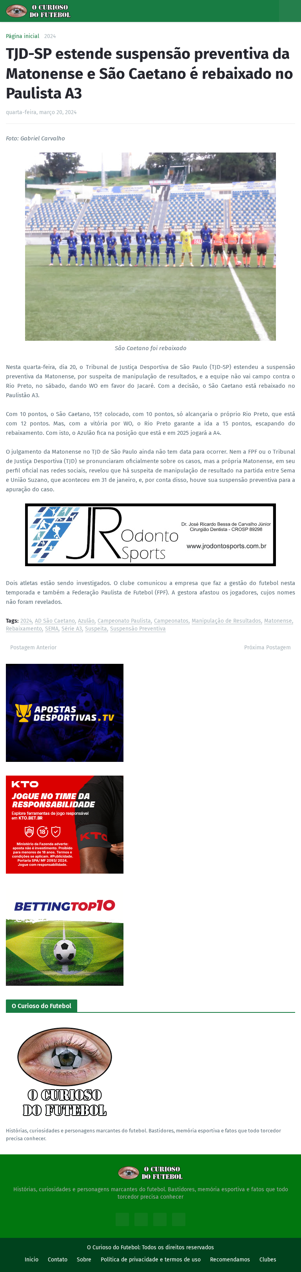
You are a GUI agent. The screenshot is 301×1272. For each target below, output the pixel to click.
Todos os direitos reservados (178, 1247)
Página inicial (22, 36)
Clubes (267, 1259)
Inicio (31, 1259)
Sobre (84, 1259)
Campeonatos (171, 621)
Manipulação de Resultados (226, 621)
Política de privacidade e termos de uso (151, 1259)
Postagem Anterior (33, 647)
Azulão (86, 621)
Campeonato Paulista (124, 621)
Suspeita (96, 629)
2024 (50, 36)
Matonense (278, 621)
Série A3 (72, 629)
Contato (57, 1259)
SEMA (51, 629)
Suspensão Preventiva (138, 629)
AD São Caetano (55, 621)
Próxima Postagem (267, 647)
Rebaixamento (24, 629)
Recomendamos (230, 1259)
